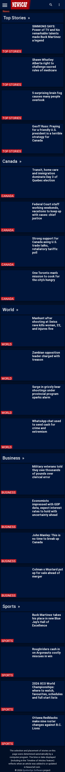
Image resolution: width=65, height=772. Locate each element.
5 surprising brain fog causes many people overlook (47, 96)
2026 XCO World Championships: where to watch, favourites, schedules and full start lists (47, 690)
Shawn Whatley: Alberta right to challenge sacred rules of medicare (44, 65)
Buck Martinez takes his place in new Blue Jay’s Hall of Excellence (46, 620)
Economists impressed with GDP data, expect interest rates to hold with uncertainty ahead (47, 508)
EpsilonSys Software (33, 770)
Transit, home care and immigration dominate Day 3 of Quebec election (45, 175)
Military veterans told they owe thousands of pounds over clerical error (47, 472)
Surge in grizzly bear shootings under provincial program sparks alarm (46, 392)
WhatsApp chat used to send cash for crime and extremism (46, 426)
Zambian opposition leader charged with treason (46, 356)
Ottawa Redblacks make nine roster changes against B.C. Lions (47, 723)
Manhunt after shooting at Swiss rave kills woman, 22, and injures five (46, 323)
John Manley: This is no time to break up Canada (46, 538)
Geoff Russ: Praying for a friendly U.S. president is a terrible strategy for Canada (47, 133)
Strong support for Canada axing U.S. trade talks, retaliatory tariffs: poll (45, 245)
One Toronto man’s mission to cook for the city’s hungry (46, 276)
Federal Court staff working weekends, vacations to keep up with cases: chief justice (46, 211)
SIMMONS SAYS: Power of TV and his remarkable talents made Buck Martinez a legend (46, 33)
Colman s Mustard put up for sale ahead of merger (47, 572)
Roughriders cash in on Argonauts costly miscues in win (46, 652)
